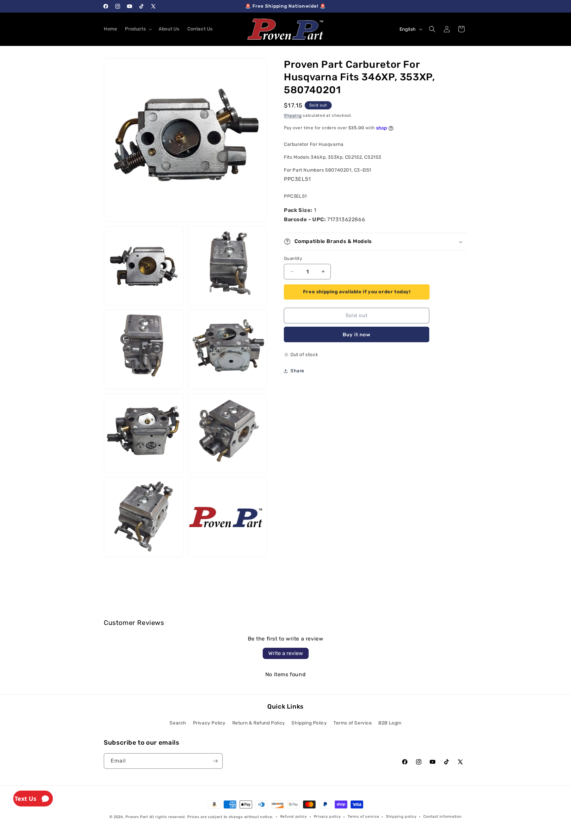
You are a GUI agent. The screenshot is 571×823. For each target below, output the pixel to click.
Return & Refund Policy (258, 723)
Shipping (293, 115)
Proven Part (137, 817)
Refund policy (293, 816)
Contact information (442, 816)
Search (178, 723)
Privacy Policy (209, 723)
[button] (138, 29)
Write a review (285, 653)
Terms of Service (352, 723)
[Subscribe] (215, 761)
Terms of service (363, 816)
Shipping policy (401, 816)
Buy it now (356, 335)
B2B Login (389, 723)
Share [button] (297, 371)
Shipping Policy (309, 723)
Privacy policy (327, 816)
